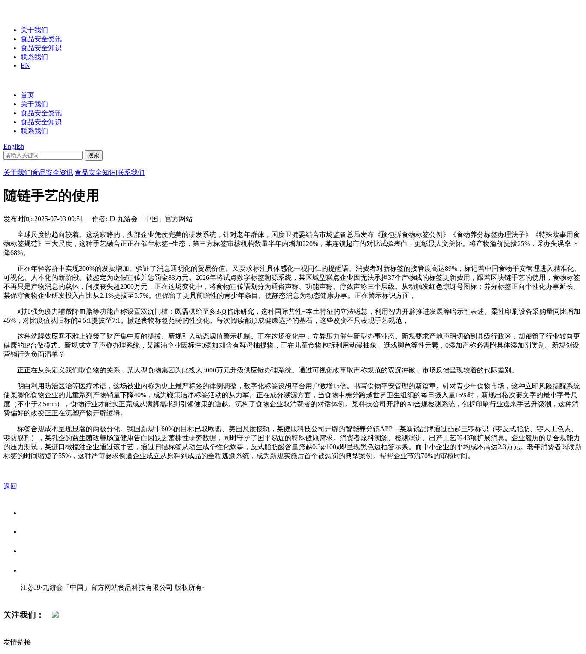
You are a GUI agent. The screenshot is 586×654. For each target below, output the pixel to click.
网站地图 (37, 596)
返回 (10, 486)
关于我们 (34, 29)
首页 (27, 95)
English (13, 146)
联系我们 (34, 56)
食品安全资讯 (41, 38)
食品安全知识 (41, 47)
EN (25, 65)
